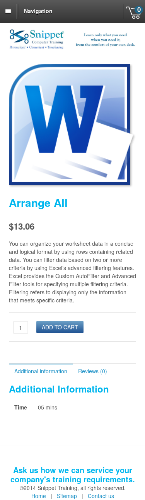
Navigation (38, 11)
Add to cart (60, 327)
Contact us (101, 496)
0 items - (134, 11)
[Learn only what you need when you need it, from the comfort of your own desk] (72, 48)
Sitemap (67, 496)
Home (38, 496)
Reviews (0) (92, 371)
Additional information (40, 371)
